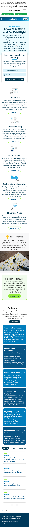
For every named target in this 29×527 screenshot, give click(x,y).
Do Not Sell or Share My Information (10, 521)
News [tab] (13, 448)
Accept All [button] (6, 14)
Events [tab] (5, 448)
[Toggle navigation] (3, 19)
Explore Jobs (14, 296)
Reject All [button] (20, 14)
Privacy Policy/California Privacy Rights (11, 518)
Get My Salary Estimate (13, 79)
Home (3, 510)
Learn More (14, 321)
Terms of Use (5, 520)
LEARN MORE (13, 112)
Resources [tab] (22, 448)
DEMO (25, 19)
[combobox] (15, 75)
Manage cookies (16, 10)
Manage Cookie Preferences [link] (8, 523)
